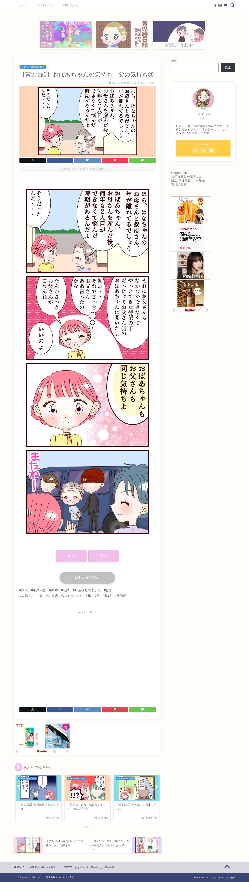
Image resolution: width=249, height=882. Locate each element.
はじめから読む (87, 577)
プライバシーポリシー (28, 877)
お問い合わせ (70, 5)
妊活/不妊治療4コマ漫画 (33, 67)
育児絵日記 (179, 184)
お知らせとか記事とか (186, 176)
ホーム (22, 5)
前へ (71, 556)
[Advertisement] (87, 656)
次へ (103, 556)
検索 (174, 60)
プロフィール (44, 5)
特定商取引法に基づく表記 (60, 877)
